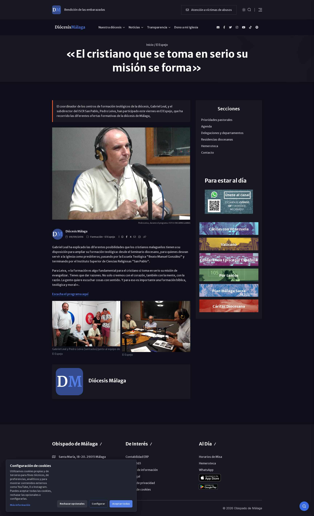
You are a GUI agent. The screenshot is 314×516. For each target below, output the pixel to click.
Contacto (207, 152)
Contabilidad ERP (137, 457)
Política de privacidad (140, 483)
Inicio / (150, 45)
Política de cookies (138, 489)
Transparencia (157, 27)
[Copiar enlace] (145, 237)
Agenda (206, 126)
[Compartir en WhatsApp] (122, 237)
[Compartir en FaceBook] (127, 237)
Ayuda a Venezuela (77, 12)
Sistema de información (142, 470)
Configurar (98, 503)
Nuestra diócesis (110, 27)
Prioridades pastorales (216, 120)
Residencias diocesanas (217, 139)
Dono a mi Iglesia (186, 27)
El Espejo (162, 45)
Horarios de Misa (210, 457)
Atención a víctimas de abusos (211, 10)
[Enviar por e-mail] (135, 237)
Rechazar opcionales (72, 503)
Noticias (134, 27)
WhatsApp (206, 470)
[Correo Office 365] (218, 27)
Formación (96, 236)
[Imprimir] (140, 237)
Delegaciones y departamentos (222, 133)
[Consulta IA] (304, 506)
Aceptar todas (121, 503)
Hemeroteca (209, 146)
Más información (20, 505)
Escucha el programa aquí (70, 294)
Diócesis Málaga (76, 231)
